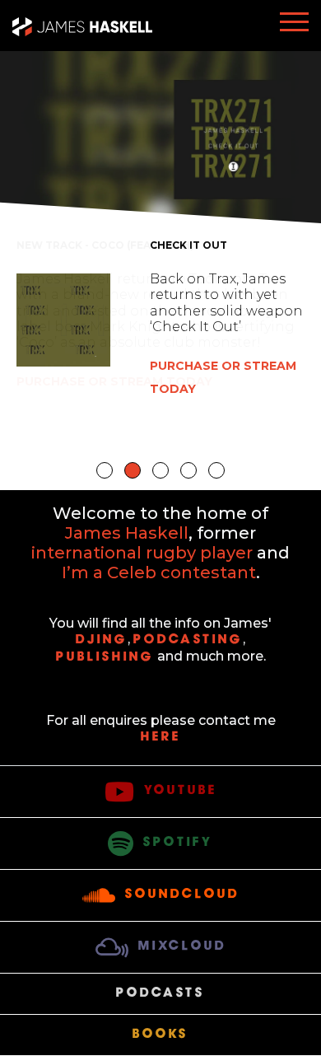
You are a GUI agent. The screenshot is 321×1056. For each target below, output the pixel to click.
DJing (102, 640)
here (161, 737)
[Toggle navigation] (294, 25)
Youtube (180, 791)
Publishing (105, 657)
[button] (105, 470)
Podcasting (188, 640)
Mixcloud (182, 946)
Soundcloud (182, 894)
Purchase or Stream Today (114, 381)
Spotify (178, 842)
